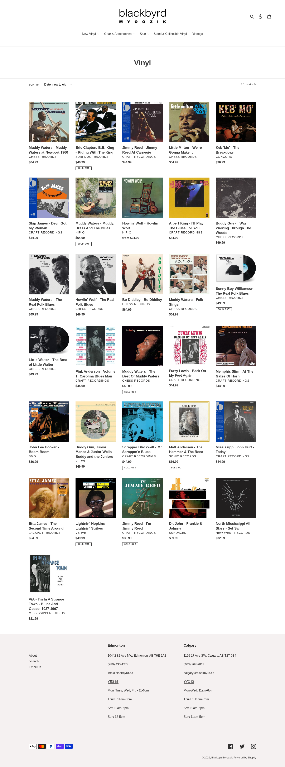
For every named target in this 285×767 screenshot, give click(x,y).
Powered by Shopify (244, 757)
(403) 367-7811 (194, 664)
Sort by (34, 84)
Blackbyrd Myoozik (222, 757)
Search (34, 661)
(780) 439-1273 (118, 664)
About (33, 655)
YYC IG (189, 681)
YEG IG (113, 681)
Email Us (35, 667)
